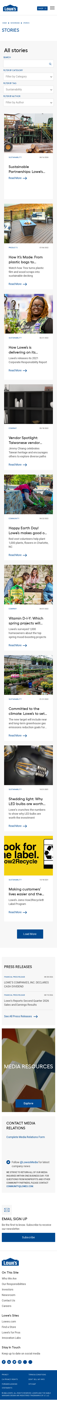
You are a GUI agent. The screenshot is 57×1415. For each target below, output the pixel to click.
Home (4, 23)
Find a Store (9, 1327)
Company (13, 428)
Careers (6, 1306)
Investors (7, 1289)
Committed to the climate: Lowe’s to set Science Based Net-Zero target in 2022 (27, 711)
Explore (28, 1103)
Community (14, 519)
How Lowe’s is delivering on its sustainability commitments (22, 350)
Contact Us (8, 1300)
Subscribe (28, 1237)
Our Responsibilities (14, 1284)
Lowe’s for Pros (11, 1332)
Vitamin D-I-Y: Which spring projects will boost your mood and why (27, 621)
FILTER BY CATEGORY (13, 70)
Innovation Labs (11, 1337)
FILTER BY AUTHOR (11, 96)
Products (13, 248)
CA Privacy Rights (10, 1379)
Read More (15, 178)
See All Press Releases (18, 1016)
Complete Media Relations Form (25, 1137)
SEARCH (7, 57)
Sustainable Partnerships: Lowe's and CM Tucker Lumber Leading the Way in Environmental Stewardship (27, 169)
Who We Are (9, 1278)
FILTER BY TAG (9, 83)
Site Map (32, 1384)
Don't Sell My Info (36, 1379)
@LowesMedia (29, 1162)
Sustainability (15, 157)
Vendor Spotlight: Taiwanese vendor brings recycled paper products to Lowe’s (27, 440)
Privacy (5, 1375)
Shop (40, 8)
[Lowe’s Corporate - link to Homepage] (28, 1262)
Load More (29, 934)
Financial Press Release (14, 977)
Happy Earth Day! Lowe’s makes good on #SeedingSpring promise (28, 530)
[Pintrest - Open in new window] (25, 1362)
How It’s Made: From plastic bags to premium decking (26, 259)
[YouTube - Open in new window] (30, 1362)
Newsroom (15, 23)
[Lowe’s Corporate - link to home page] (10, 8)
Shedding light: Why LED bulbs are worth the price (26, 801)
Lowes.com (9, 1321)
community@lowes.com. (20, 1186)
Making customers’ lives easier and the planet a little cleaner (27, 892)
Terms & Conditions (37, 1375)
